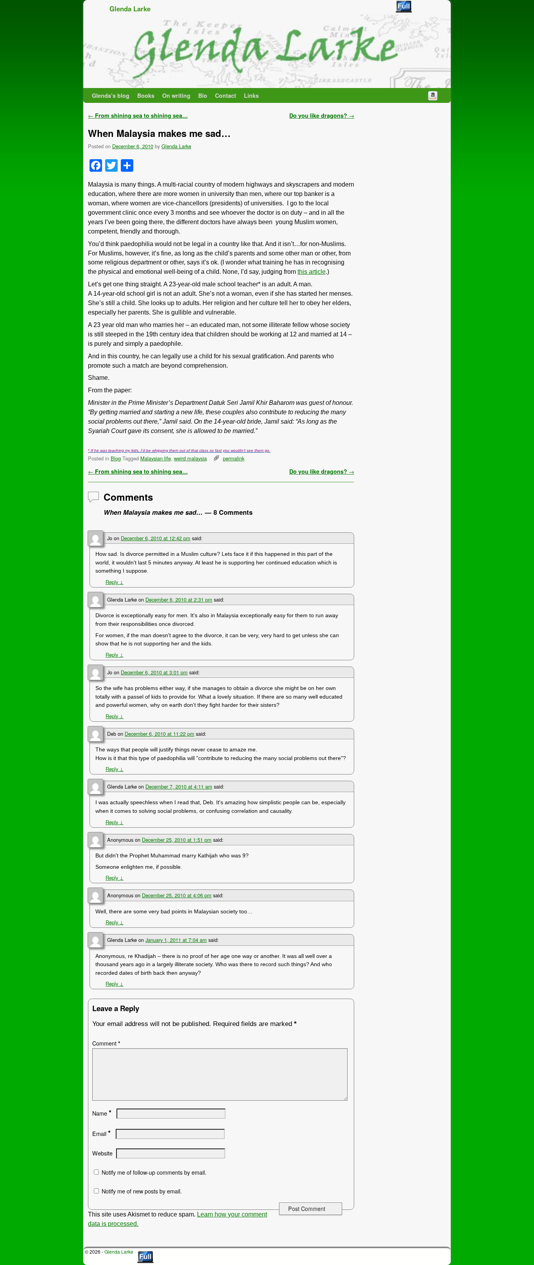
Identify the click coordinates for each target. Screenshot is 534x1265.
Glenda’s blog (110, 95)
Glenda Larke (130, 8)
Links (251, 95)
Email (101, 1133)
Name (101, 1113)
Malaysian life (155, 458)
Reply (115, 582)
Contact (225, 95)
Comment (106, 1043)
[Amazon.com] (432, 95)
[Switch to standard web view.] (404, 7)
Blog (116, 458)
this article (311, 271)
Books (145, 95)
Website (102, 1153)
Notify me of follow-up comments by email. (154, 1172)
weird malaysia (190, 458)
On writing (176, 95)
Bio (202, 95)
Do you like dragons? (321, 115)
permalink (233, 458)
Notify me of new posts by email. (142, 1191)
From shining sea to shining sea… (138, 115)
